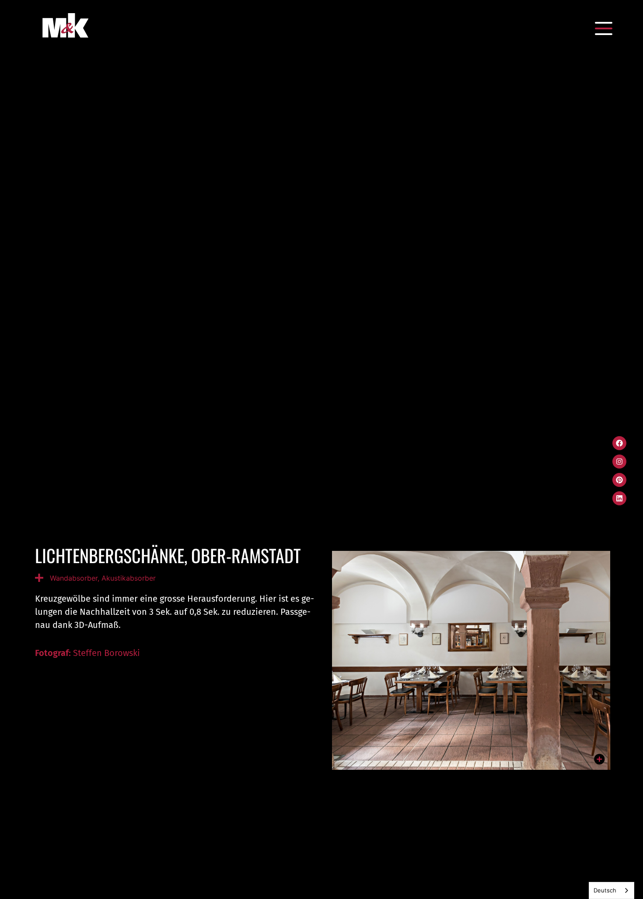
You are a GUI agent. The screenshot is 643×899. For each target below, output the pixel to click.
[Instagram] (619, 462)
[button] (603, 28)
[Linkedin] (619, 498)
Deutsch (605, 890)
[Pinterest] (619, 480)
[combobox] (611, 890)
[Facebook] (619, 443)
